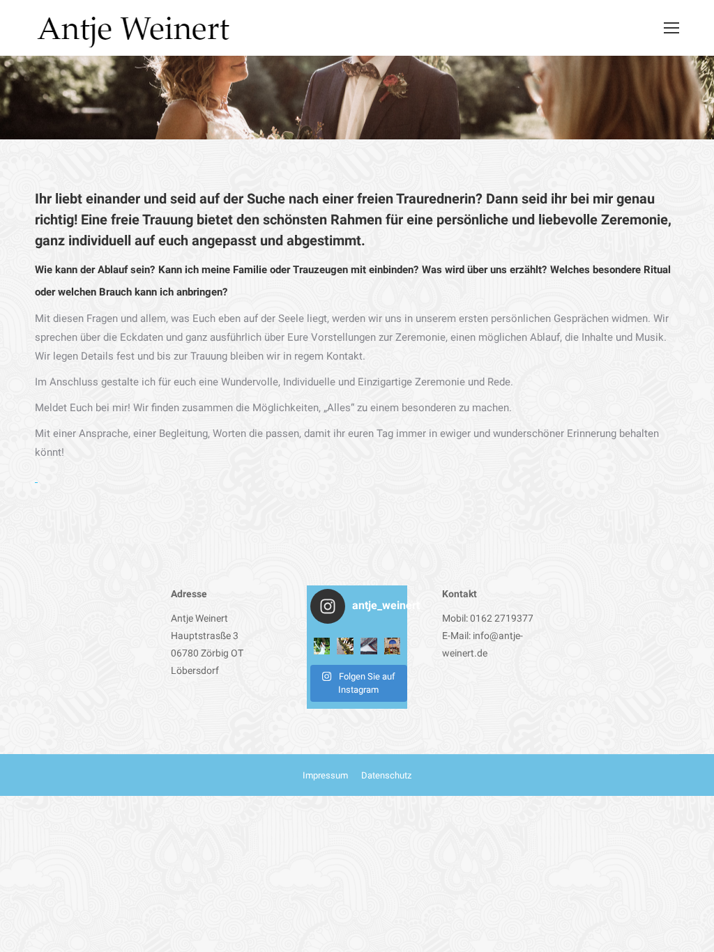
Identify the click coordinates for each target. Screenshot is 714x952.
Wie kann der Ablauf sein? (95, 269)
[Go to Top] (691, 929)
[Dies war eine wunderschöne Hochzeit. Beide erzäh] (322, 646)
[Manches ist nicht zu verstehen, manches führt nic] (368, 646)
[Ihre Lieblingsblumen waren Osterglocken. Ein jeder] (345, 646)
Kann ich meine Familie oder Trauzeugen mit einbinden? (288, 269)
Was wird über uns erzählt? (484, 269)
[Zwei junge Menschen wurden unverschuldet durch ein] (392, 646)
